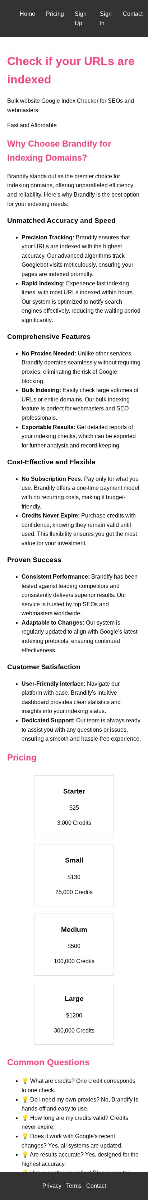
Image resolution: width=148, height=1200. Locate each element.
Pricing (55, 14)
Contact (133, 14)
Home (27, 14)
